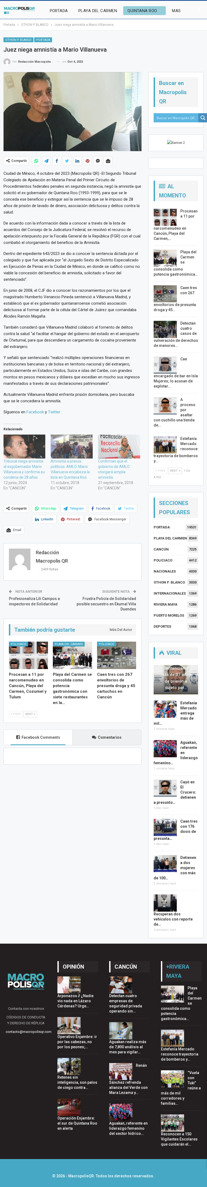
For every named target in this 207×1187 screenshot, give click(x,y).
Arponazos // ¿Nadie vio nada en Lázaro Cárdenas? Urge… (75, 1001)
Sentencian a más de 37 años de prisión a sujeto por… (176, 678)
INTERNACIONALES (170, 593)
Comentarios (110, 737)
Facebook (35, 412)
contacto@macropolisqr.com (28, 1032)
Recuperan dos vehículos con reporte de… (173, 919)
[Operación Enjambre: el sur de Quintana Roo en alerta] (69, 1107)
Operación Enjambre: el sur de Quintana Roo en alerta (77, 1123)
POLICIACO (18, 644)
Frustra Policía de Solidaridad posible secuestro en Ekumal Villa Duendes (106, 603)
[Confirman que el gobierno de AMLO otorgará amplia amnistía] (119, 447)
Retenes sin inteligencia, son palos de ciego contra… (77, 1082)
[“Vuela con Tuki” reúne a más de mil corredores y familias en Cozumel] (172, 1079)
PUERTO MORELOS (169, 615)
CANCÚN (161, 549)
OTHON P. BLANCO (18, 40)
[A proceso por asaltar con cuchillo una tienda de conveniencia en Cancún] (165, 405)
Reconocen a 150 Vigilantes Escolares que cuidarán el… (179, 1139)
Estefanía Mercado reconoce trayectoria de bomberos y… (179, 1054)
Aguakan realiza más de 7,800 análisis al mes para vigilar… (127, 1047)
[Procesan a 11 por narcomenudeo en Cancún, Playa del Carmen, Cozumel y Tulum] (28, 655)
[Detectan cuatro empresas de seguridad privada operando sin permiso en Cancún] (120, 985)
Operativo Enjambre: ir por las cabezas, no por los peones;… (77, 1042)
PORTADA (59, 10)
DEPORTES (162, 626)
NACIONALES (165, 571)
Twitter (54, 412)
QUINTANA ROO (142, 10)
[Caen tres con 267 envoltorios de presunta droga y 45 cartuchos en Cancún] (116, 655)
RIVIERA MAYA (165, 604)
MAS (176, 10)
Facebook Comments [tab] (41, 737)
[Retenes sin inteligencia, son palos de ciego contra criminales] (69, 1066)
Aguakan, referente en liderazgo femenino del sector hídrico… (128, 1128)
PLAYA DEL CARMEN (97, 10)
